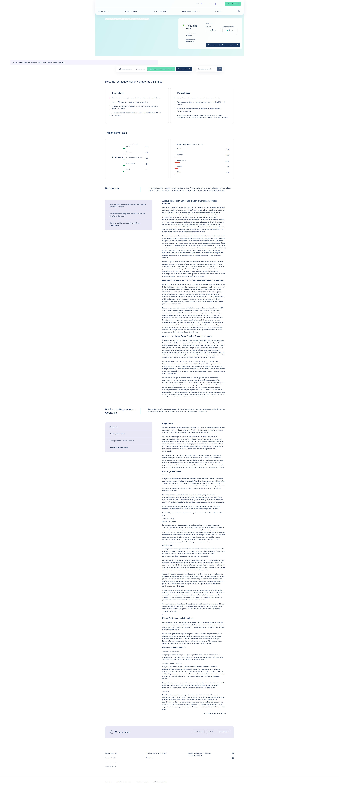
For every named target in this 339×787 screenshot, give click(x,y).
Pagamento (114, 427)
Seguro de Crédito (110, 757)
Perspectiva (142, 69)
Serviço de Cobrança (111, 766)
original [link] (62, 62)
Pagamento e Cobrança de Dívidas (162, 69)
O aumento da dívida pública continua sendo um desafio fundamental (127, 215)
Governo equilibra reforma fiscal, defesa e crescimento (125, 224)
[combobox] (206, 69)
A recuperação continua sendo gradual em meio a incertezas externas (128, 206)
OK (220, 69)
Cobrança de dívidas (117, 434)
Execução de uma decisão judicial (122, 441)
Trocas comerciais (126, 69)
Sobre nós (149, 758)
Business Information (111, 762)
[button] (104, 11)
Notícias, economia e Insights (156, 753)
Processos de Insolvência (119, 447)
